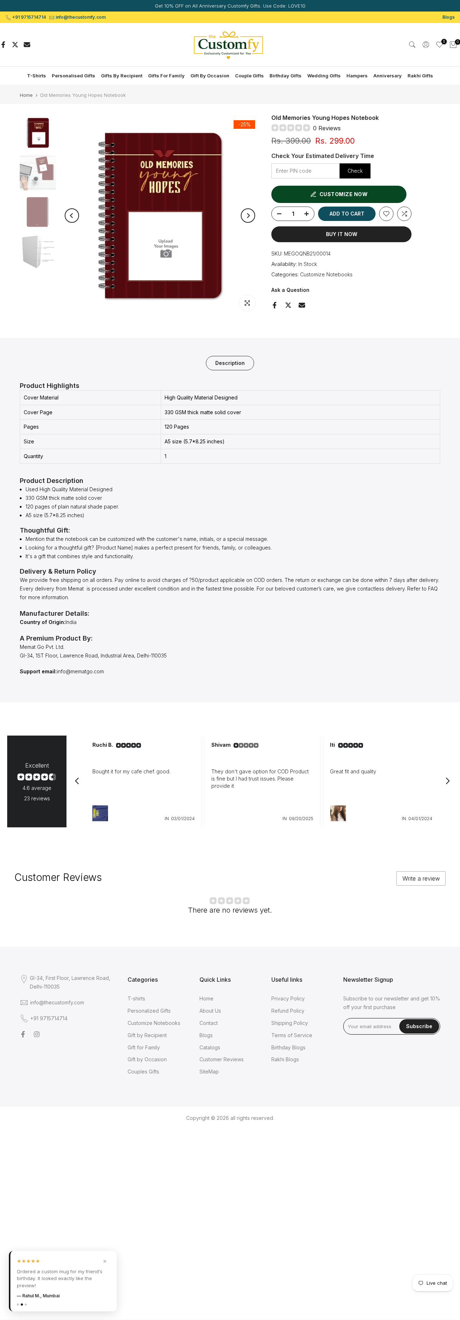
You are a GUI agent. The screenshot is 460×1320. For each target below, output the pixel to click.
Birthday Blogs (288, 1047)
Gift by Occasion (147, 1059)
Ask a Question (290, 290)
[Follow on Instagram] (36, 1034)
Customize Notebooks (326, 274)
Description (230, 363)
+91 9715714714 (29, 17)
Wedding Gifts (324, 75)
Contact (208, 1023)
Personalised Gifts (73, 75)
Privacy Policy (288, 998)
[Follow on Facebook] (23, 1034)
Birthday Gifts (286, 75)
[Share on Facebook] (3, 44)
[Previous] (72, 215)
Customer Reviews (221, 1059)
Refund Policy (287, 1011)
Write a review (421, 878)
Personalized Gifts (149, 1011)
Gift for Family (144, 1047)
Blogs (448, 17)
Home (26, 95)
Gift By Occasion (209, 75)
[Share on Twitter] (15, 44)
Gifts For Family (166, 75)
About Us (210, 1011)
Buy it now (341, 234)
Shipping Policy (289, 1023)
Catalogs (209, 1047)
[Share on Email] (27, 44)
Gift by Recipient (147, 1035)
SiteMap (209, 1071)
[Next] (248, 215)
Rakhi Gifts (420, 75)
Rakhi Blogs (285, 1059)
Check (355, 171)
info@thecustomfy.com (81, 17)
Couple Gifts (249, 75)
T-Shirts (36, 75)
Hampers (357, 75)
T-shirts (136, 998)
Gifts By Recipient (121, 75)
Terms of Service (291, 1035)
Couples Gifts (143, 1071)
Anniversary (387, 75)
